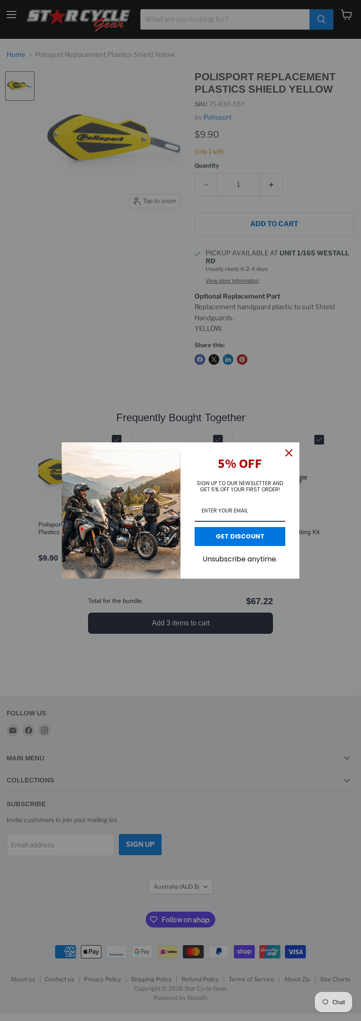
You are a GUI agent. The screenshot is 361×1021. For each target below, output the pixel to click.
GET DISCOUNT (240, 536)
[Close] (288, 453)
